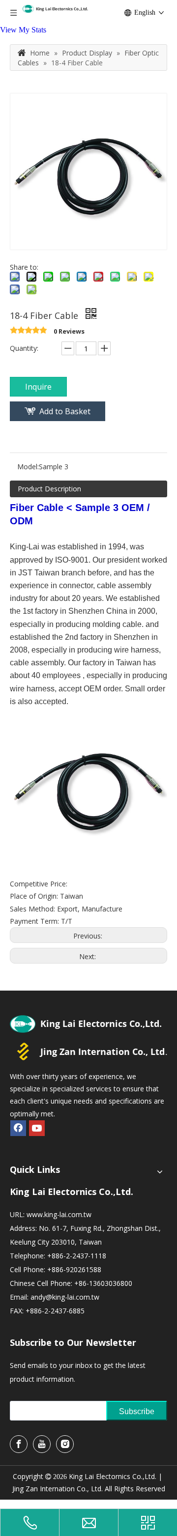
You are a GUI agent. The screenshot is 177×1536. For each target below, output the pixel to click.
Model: (28, 466)
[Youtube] (37, 1128)
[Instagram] (65, 1444)
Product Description (49, 488)
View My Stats (23, 30)
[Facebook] (18, 1128)
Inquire (38, 386)
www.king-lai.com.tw (59, 1214)
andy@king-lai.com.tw (64, 1297)
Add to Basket (64, 411)
